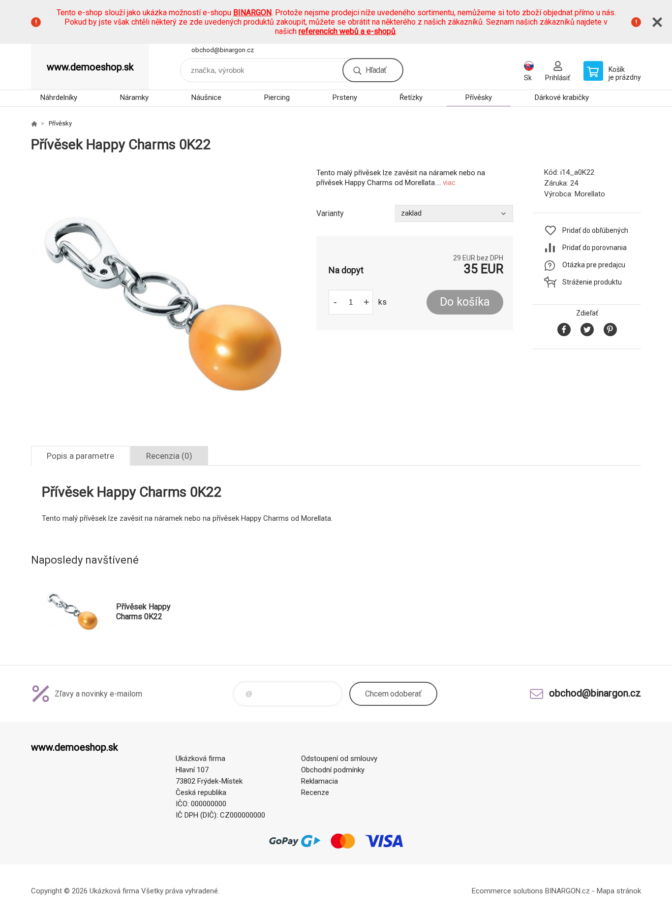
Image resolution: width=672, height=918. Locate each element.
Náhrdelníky (58, 97)
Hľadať (376, 70)
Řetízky (411, 97)
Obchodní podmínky (333, 769)
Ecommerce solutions (507, 890)
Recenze (315, 792)
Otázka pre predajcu (593, 265)
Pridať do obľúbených (595, 230)
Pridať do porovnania (594, 248)
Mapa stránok (619, 890)
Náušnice (206, 97)
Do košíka (465, 302)
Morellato (590, 194)
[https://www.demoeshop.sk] (34, 124)
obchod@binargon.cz (222, 50)
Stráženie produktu (592, 282)
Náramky (134, 97)
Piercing (277, 97)
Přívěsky (478, 97)
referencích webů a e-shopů (347, 31)
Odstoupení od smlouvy (339, 758)
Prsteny (345, 97)
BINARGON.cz (567, 890)
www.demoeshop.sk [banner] (90, 67)
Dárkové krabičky (562, 97)
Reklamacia (319, 781)
